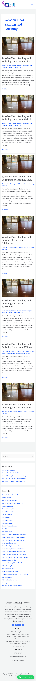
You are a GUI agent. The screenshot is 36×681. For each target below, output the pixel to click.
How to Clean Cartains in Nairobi (11, 473)
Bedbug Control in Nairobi (9, 500)
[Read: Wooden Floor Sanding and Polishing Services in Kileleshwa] (18, 224)
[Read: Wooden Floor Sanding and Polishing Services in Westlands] (18, 288)
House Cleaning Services (9, 65)
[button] (25, 677)
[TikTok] (23, 625)
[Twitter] (19, 625)
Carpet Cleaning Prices (8, 509)
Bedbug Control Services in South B (12, 503)
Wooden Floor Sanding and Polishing (12, 184)
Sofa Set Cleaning (7, 577)
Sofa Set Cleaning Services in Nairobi (18, 634)
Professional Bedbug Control (10, 571)
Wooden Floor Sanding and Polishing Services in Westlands (16, 303)
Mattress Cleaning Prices (9, 560)
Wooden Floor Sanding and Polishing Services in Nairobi (17, 118)
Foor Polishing (6, 351)
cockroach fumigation (8, 523)
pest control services (8, 568)
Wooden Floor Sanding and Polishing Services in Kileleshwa (16, 240)
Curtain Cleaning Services (9, 526)
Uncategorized (6, 583)
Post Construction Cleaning (18, 643)
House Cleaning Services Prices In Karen (13, 551)
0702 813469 (18, 653)
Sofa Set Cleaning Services (9, 580)
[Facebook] (13, 625)
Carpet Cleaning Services (9, 512)
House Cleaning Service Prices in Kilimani (14, 534)
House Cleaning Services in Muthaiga (18, 636)
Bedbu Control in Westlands (10, 495)
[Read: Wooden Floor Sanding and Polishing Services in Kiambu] (18, 164)
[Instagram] (16, 625)
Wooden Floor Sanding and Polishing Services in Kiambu (17, 178)
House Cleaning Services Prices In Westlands (15, 557)
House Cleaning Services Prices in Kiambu (14, 554)
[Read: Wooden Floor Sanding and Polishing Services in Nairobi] (18, 104)
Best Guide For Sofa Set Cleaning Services (14, 478)
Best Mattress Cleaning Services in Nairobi (18, 641)
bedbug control (6, 497)
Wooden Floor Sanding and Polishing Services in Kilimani (17, 346)
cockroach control (7, 520)
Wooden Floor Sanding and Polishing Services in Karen (16, 406)
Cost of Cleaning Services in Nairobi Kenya (14, 476)
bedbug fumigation (7, 506)
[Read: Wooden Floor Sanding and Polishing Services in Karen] (18, 392)
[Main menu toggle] (32, 4)
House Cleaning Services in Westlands (13, 549)
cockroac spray (6, 517)
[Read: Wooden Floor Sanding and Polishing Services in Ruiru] (18, 46)
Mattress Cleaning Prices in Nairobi (12, 563)
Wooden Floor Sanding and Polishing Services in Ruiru (16, 60)
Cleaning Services (7, 514)
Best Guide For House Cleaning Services (13, 481)
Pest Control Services (18, 646)
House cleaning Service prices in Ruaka (13, 537)
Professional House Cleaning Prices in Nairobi (15, 574)
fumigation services (7, 532)
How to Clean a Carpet (8, 470)
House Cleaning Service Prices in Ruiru (13, 540)
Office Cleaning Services (9, 566)
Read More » (5, 89)
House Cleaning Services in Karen (11, 546)
